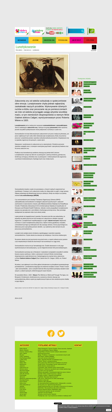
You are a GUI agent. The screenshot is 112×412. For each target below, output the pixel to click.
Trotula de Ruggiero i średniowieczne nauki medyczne (90, 84)
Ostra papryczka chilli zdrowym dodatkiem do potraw (52, 362)
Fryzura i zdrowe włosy (26, 351)
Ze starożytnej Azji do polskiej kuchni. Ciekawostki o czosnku (54, 383)
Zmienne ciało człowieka (44, 381)
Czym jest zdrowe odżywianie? (46, 358)
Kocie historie (23, 381)
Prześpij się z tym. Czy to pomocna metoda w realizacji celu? (54, 395)
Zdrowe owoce (24, 369)
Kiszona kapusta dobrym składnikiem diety (49, 389)
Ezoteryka (22, 388)
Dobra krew (23, 383)
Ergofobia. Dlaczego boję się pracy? (48, 377)
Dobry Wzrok (23, 348)
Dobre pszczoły (24, 372)
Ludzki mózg (23, 359)
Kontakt (78, 345)
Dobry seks (23, 395)
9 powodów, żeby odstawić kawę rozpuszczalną (51, 367)
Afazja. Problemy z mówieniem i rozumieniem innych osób (54, 355)
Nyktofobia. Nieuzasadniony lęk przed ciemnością (51, 388)
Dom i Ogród (23, 353)
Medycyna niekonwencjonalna (28, 378)
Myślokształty (88, 239)
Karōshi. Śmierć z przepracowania (47, 361)
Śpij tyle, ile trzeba (89, 206)
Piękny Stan (23, 362)
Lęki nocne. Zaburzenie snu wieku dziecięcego (51, 378)
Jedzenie (22, 366)
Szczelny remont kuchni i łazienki (47, 394)
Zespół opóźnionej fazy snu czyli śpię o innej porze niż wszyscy (55, 386)
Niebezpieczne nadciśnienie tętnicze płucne (90, 225)
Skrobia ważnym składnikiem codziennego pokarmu (90, 184)
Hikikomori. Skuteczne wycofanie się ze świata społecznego (90, 275)
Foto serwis (23, 389)
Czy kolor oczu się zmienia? (45, 370)
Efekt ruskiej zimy (89, 190)
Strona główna (19, 50)
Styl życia (22, 377)
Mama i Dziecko (24, 350)
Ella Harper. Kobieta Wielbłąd (46, 356)
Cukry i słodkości (24, 356)
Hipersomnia (87, 107)
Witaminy (22, 361)
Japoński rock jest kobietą (45, 392)
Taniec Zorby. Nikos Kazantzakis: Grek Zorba (90, 150)
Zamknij (108, 410)
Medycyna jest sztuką (90, 165)
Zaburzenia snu (27, 50)
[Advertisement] (56, 12)
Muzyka (22, 355)
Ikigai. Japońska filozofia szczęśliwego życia (50, 359)
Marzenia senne (88, 140)
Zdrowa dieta (23, 392)
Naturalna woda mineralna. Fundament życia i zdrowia (90, 266)
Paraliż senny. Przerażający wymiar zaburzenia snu (52, 364)
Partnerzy (22, 391)
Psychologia (23, 375)
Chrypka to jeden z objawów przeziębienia (49, 375)
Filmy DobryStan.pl (25, 384)
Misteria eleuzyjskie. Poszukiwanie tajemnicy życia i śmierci (54, 372)
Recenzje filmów (24, 380)
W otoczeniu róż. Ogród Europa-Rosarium (89, 125)
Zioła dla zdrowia (24, 373)
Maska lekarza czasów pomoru (46, 366)
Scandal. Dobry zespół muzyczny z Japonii (49, 373)
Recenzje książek (24, 370)
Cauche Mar (93, 50)
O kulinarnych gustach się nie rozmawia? (49, 391)
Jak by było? (23, 394)
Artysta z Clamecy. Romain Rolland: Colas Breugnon (89, 175)
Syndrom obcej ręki (43, 380)
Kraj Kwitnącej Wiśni (25, 358)
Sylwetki (22, 386)
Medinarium (23, 364)
